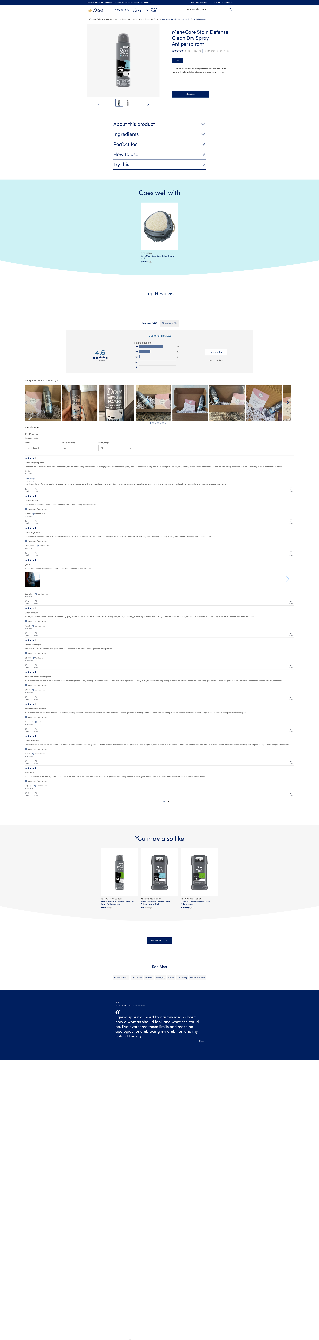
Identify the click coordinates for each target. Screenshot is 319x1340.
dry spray (149, 978)
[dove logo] (95, 10)
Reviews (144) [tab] (149, 323)
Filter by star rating (68, 443)
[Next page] (168, 802)
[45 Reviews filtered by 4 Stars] (157, 351)
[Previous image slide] (96, 104)
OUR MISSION (136, 10)
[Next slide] (288, 402)
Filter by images (103, 443)
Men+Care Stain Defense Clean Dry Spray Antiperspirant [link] (185, 19)
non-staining (182, 978)
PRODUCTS (120, 10)
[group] (43, 403)
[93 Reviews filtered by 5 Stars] (157, 346)
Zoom (89, 30)
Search (230, 9)
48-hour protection (121, 978)
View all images (32, 427)
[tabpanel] (159, 566)
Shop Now (190, 94)
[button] (150, 423)
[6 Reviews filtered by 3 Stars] (157, 356)
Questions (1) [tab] (169, 323)
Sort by (27, 443)
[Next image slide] (150, 104)
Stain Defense (137, 978)
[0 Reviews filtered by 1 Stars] (157, 366)
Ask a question (216, 360)
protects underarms (197, 978)
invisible (171, 978)
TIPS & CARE (154, 10)
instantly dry (160, 978)
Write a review (216, 352)
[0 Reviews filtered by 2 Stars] (157, 361)
